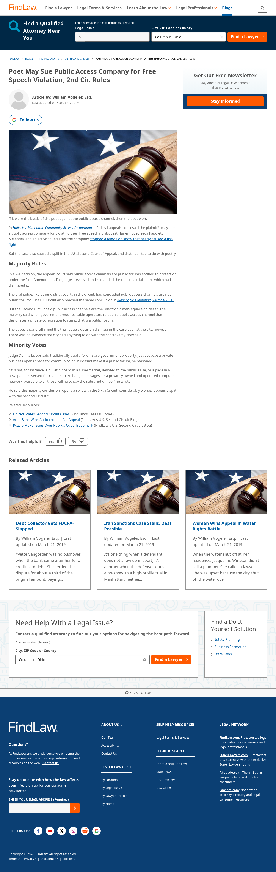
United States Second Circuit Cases (41, 414)
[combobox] (112, 37)
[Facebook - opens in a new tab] (38, 831)
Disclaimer (48, 859)
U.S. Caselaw (165, 780)
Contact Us (109, 753)
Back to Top (140, 693)
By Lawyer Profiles (114, 796)
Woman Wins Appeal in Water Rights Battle (224, 526)
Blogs (29, 58)
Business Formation (230, 646)
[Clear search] (221, 37)
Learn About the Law (171, 764)
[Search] (262, 8)
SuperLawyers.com (234, 755)
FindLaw (14, 58)
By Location (109, 780)
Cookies (67, 859)
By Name (107, 804)
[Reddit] (85, 831)
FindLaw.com (229, 737)
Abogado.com (230, 772)
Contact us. (50, 763)
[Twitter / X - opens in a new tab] (61, 831)
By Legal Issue (111, 788)
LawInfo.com (229, 790)
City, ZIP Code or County (171, 27)
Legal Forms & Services (173, 737)
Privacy (29, 859)
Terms (13, 859)
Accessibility (110, 745)
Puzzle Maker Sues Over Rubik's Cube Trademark (53, 425)
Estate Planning (227, 639)
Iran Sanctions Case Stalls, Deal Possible (137, 526)
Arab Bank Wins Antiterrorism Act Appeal (46, 419)
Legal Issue (84, 27)
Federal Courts (49, 58)
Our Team (108, 737)
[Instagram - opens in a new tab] (73, 831)
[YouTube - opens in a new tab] (50, 831)
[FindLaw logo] (25, 8)
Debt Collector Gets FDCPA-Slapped (45, 526)
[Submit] (75, 808)
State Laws (223, 654)
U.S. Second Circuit (77, 58)
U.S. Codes (164, 788)
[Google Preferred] (96, 831)
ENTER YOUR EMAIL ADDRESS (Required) (39, 799)
